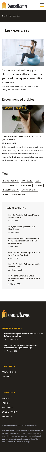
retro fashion (10, 181)
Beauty (5, 398)
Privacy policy (9, 372)
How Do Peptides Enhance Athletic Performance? (24, 265)
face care (27, 181)
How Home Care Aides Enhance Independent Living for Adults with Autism (24, 278)
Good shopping (10, 412)
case (5, 194)
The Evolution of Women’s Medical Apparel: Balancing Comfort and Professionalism (24, 240)
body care (26, 185)
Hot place (7, 416)
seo (37, 181)
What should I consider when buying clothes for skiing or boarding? (20, 346)
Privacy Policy (19, 442)
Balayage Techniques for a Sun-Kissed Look (22, 227)
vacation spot (29, 190)
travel (38, 185)
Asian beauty (18, 194)
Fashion (6, 403)
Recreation (7, 407)
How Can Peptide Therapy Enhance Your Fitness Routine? (24, 253)
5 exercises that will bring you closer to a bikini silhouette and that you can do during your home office (22, 74)
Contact (6, 377)
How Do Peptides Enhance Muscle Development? (23, 216)
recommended (10, 190)
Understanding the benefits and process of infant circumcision (23, 334)
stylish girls (10, 185)
